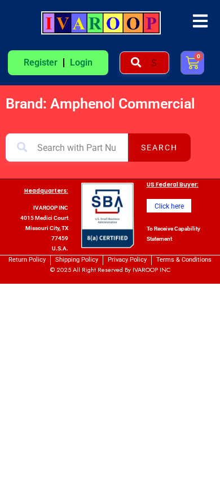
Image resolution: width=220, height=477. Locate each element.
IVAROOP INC (151, 269)
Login (81, 62)
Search (159, 147)
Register (41, 62)
